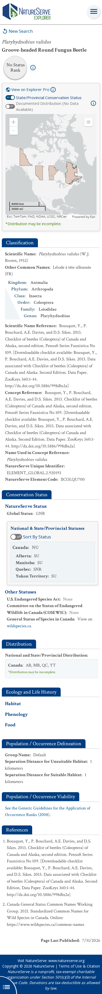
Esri (92, 217)
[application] (51, 166)
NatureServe (43, 966)
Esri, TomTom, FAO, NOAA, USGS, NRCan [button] (37, 217)
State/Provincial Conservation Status (49, 97)
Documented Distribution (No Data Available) (47, 106)
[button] (13, 122)
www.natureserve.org (66, 960)
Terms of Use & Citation (79, 966)
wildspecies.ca (19, 626)
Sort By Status (37, 537)
